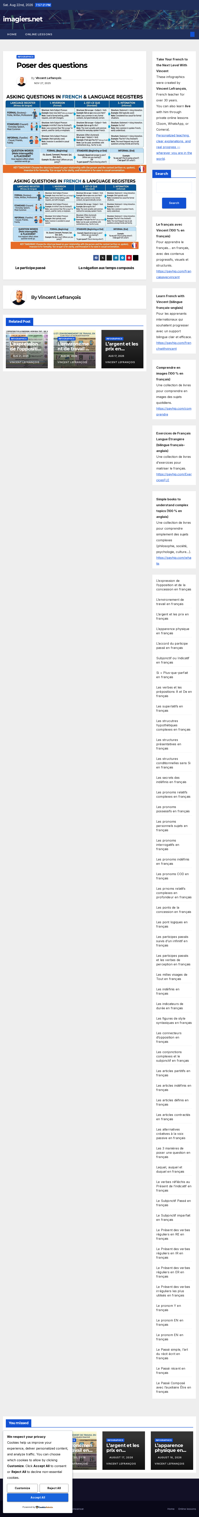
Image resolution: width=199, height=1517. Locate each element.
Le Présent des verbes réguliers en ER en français (173, 1272)
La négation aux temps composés (106, 268)
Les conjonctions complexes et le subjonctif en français (172, 1056)
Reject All (54, 1488)
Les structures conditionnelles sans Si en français (173, 763)
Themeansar (76, 1508)
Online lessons (38, 34)
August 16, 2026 (170, 1457)
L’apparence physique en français (169, 1450)
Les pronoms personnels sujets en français (172, 826)
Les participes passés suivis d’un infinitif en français (172, 941)
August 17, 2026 (121, 1457)
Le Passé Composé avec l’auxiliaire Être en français (173, 1387)
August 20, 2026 (73, 1457)
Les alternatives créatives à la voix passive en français (170, 1133)
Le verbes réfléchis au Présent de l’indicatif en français (173, 1186)
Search (161, 174)
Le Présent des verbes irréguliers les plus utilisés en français (173, 1291)
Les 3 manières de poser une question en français (173, 1152)
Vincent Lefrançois (48, 78)
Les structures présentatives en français (168, 744)
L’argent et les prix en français (121, 348)
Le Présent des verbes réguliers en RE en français (173, 1234)
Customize (22, 1488)
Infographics (25, 57)
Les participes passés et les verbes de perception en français (173, 960)
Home (12, 34)
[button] (186, 34)
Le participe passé (30, 268)
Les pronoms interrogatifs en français (167, 844)
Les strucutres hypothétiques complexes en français (173, 725)
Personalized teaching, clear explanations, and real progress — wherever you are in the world (174, 147)
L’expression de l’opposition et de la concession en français (173, 585)
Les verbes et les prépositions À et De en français (174, 691)
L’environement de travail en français (75, 348)
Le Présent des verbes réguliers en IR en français (173, 1253)
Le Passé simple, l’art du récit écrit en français (172, 1354)
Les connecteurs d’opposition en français (169, 1037)
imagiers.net (23, 19)
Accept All (38, 1497)
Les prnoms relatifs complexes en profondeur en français (174, 893)
